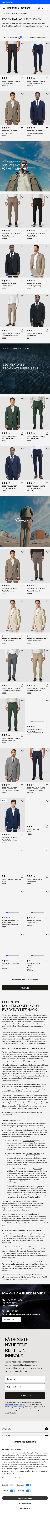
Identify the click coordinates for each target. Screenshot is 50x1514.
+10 (33, 876)
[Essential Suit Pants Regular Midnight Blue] (37, 58)
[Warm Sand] (2, 635)
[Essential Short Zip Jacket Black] (37, 951)
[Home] (18, 8)
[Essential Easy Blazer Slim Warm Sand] (12, 615)
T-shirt (42, 1184)
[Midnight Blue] (4, 78)
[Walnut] (2, 876)
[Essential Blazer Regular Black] (12, 260)
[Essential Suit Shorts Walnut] (12, 860)
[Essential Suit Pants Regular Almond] (12, 211)
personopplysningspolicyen (15, 1411)
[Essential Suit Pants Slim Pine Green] (37, 413)
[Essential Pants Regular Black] (37, 906)
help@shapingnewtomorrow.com (24, 1320)
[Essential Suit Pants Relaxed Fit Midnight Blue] (37, 765)
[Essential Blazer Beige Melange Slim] (37, 260)
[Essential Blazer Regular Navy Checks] (12, 815)
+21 (33, 128)
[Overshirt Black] (12, 951)
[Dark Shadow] (31, 78)
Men (8, 14)
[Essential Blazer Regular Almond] (12, 566)
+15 (33, 926)
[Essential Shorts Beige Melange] (37, 860)
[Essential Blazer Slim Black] (37, 310)
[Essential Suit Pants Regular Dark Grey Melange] (12, 665)
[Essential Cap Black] (37, 810)
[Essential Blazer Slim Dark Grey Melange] (12, 765)
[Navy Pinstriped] (6, 917)
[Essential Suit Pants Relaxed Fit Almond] (37, 566)
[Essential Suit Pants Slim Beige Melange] (37, 665)
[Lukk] (46, 2)
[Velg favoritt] (22, 44)
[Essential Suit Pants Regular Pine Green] (12, 715)
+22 (33, 78)
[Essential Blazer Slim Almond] (12, 108)
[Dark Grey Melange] (6, 78)
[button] (22, 78)
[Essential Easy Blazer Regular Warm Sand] (37, 615)
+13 (8, 917)
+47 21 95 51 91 (12, 1317)
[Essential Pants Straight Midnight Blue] (12, 902)
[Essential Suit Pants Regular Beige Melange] (12, 310)
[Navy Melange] (31, 127)
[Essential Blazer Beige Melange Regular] (37, 711)
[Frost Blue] (4, 917)
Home (3, 14)
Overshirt (37, 1175)
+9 (8, 78)
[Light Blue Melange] (29, 876)
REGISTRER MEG (25, 1402)
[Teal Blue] (29, 635)
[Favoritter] (42, 8)
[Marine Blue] (6, 127)
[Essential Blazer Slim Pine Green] (12, 413)
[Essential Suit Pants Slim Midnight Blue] (37, 463)
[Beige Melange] (27, 876)
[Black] (2, 78)
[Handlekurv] (46, 8)
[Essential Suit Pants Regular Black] (37, 211)
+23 (33, 433)
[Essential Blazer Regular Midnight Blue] (37, 108)
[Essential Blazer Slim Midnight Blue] (12, 463)
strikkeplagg (11, 1188)
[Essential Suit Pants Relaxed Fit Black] (12, 58)
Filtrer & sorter (12, 38)
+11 (8, 967)
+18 (8, 128)
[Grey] (31, 926)
